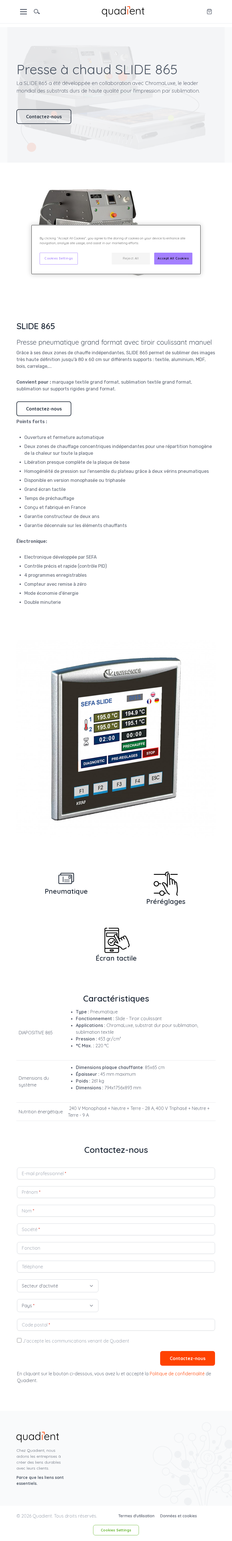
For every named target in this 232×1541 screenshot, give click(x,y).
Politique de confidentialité (177, 1373)
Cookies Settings (116, 1530)
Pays (28, 1305)
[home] (123, 11)
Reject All (131, 258)
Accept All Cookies (173, 258)
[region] (116, 249)
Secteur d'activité (40, 1286)
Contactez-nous (44, 116)
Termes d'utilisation (137, 1515)
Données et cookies (178, 1515)
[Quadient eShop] (209, 11)
